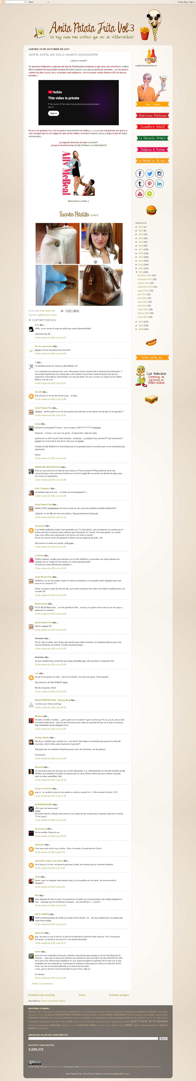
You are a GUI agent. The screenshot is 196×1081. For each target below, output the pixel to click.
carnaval (44, 1017)
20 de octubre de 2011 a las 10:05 (50, 978)
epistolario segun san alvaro (49, 861)
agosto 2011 (143, 291)
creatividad (86, 1018)
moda (69, 1021)
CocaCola (61, 1012)
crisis (93, 1018)
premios (32, 1025)
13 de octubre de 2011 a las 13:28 (50, 649)
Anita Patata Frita (43, 408)
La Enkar (39, 555)
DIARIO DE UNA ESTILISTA (48, 467)
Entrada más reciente (41, 995)
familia (128, 1018)
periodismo (126, 1022)
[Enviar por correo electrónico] (66, 311)
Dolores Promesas (106, 1012)
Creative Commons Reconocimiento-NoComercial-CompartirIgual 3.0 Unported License (121, 1067)
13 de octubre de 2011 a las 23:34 (50, 836)
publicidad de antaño (69, 1025)
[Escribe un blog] (69, 311)
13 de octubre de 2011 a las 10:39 (50, 354)
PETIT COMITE (42, 914)
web (45, 1028)
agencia (146, 1015)
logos (165, 1018)
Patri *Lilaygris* (42, 488)
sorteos (121, 1025)
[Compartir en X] (72, 311)
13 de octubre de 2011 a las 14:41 (50, 707)
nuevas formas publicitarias (84, 1022)
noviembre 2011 (145, 279)
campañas (33, 1017)
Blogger (126, 1074)
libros (160, 1018)
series (114, 1025)
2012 (141, 268)
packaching (116, 1022)
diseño (111, 1018)
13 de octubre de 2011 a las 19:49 (50, 820)
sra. (37, 673)
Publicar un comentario (42, 984)
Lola (45, 1015)
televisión (154, 1025)
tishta (38, 952)
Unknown (39, 845)
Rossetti (39, 767)
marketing (32, 1021)
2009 (141, 325)
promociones (43, 1025)
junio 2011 (143, 298)
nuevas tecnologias (103, 1022)
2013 (141, 265)
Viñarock (130, 1015)
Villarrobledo (119, 1014)
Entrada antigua (119, 995)
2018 (141, 246)
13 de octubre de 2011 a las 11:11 (50, 517)
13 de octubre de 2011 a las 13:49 (50, 664)
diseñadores (101, 1018)
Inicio (82, 995)
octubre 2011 (144, 283)
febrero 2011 (144, 313)
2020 (141, 238)
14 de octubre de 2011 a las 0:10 (50, 852)
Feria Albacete (140, 1012)
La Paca (39, 1015)
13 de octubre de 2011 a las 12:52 (50, 568)
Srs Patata (101, 1015)
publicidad (55, 1025)
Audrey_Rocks (42, 737)
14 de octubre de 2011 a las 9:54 (50, 887)
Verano (109, 1014)
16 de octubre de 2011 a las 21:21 (50, 924)
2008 (141, 329)
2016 (141, 253)
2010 (141, 322)
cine (60, 1018)
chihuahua (53, 1018)
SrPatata (93, 1015)
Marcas (51, 1015)
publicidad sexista (103, 1025)
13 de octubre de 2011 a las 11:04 (50, 458)
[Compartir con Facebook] (75, 311)
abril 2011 (142, 306)
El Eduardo (118, 1012)
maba (37, 424)
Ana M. (38, 392)
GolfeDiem (152, 1012)
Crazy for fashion (43, 789)
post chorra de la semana (149, 1021)
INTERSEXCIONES (44, 804)
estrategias (119, 1018)
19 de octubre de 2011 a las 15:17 (50, 943)
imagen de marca (151, 1018)
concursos (76, 1018)
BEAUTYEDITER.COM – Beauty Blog (52, 700)
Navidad (59, 1014)
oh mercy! (40, 526)
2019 (141, 242)
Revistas (85, 1015)
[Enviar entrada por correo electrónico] (62, 311)
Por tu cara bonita (44, 346)
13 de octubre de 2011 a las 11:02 (50, 415)
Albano (39, 1012)
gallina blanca (44, 315)
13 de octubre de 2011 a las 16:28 (50, 780)
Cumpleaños (72, 1012)
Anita (37, 877)
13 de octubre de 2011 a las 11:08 (50, 480)
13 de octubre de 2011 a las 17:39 (50, 796)
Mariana (39, 716)
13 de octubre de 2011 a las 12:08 (50, 547)
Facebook (128, 1012)
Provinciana (41, 829)
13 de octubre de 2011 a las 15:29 (50, 758)
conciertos (67, 1018)
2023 (141, 227)
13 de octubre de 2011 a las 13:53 (50, 691)
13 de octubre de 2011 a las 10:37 (50, 338)
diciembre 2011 (145, 275)
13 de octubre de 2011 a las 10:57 (50, 383)
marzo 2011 (143, 309)
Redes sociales (72, 1014)
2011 (140, 272)
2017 (141, 249)
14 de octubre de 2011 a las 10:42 (50, 905)
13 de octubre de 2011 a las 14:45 (50, 729)
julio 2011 (142, 294)
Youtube (138, 1015)
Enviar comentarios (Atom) (53, 1001)
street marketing (141, 1025)
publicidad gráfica (87, 1025)
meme (62, 1021)
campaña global (161, 1015)
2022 (141, 231)
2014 (141, 261)
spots (54, 315)
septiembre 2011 (145, 287)
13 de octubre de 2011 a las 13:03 (50, 595)
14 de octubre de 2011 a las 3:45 (50, 868)
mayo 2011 (143, 302)
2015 (141, 257)
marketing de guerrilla (48, 1021)
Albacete (32, 1012)
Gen (37, 325)
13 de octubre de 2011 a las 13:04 (50, 630)
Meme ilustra (41, 604)
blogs (151, 1015)
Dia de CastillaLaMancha (88, 1012)
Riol (37, 895)
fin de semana (137, 1018)
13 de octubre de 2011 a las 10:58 (50, 399)
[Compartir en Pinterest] (77, 311)
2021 (141, 234)
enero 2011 (143, 317)
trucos (40, 1028)
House (160, 1012)
